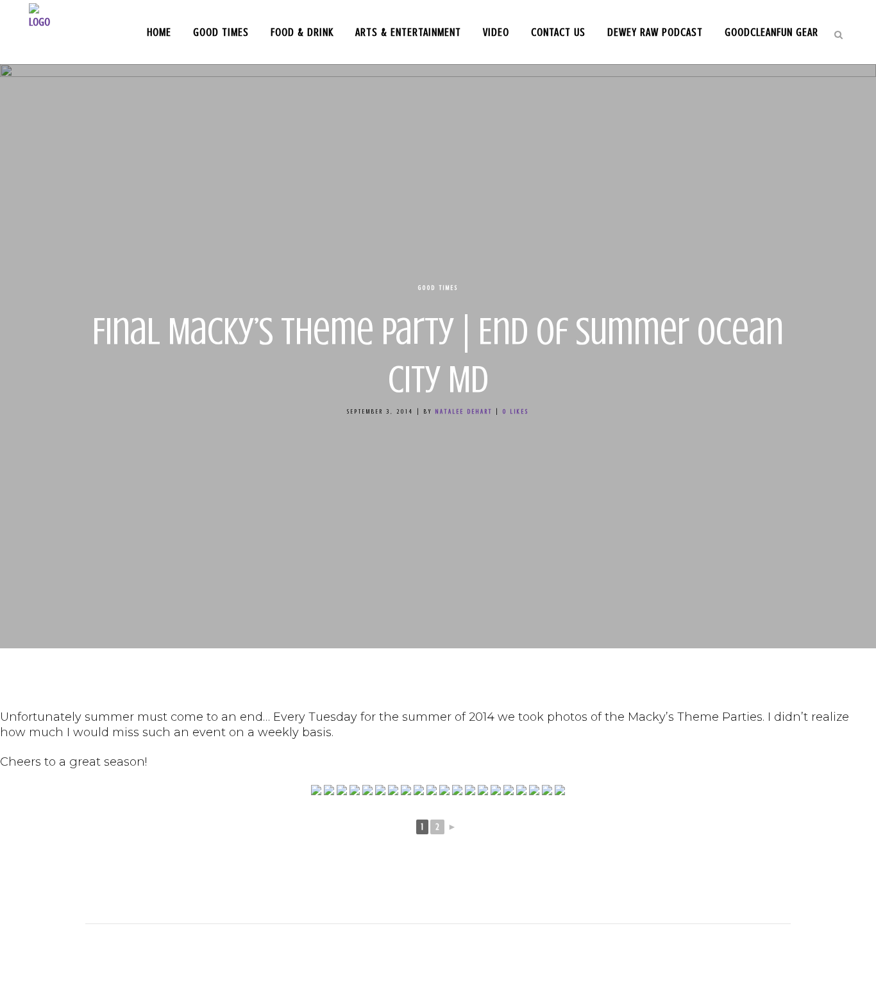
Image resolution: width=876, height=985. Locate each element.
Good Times (438, 287)
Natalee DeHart (464, 411)
